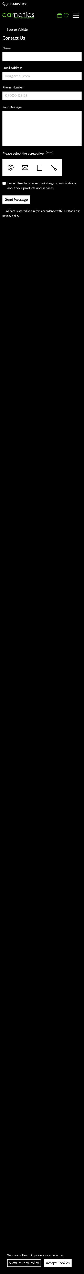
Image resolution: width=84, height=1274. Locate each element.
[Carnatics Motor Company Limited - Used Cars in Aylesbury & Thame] (18, 14)
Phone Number (13, 87)
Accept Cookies (58, 1263)
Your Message (12, 107)
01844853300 (17, 4)
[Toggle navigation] (76, 15)
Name (6, 48)
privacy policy (10, 216)
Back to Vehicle (17, 30)
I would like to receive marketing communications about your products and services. (41, 185)
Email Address (12, 68)
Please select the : (27, 153)
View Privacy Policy (24, 1263)
